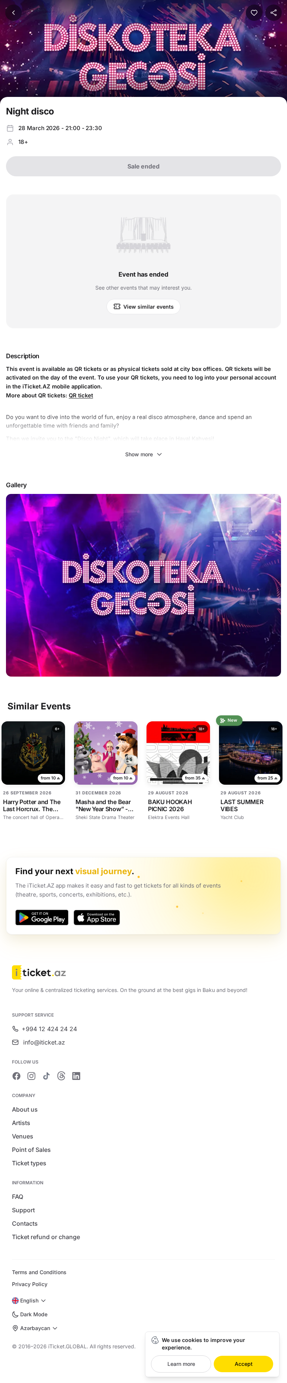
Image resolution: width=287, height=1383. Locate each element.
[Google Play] (41, 917)
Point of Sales (31, 1149)
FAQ (17, 1196)
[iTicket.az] (143, 972)
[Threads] (61, 1075)
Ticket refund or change (46, 1237)
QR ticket (81, 395)
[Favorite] (254, 12)
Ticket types (29, 1163)
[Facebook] (16, 1075)
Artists (21, 1123)
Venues (22, 1136)
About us (25, 1109)
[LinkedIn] (76, 1075)
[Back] (13, 12)
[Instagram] (31, 1075)
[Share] (273, 12)
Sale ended (143, 166)
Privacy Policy (29, 1284)
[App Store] (97, 917)
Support (23, 1210)
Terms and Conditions (39, 1272)
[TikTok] (46, 1075)
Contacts (25, 1223)
